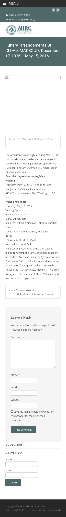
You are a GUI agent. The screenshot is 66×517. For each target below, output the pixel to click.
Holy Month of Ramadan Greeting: (37, 294)
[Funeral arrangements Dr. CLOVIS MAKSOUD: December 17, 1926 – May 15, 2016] (33, 103)
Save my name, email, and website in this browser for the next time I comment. (32, 416)
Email (15, 387)
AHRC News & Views (42, 139)
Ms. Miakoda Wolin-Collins (24, 290)
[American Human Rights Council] (17, 29)
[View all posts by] (9, 143)
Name (15, 374)
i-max (39, 510)
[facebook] (53, 11)
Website (15, 399)
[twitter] (58, 11)
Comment (17, 337)
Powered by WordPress (17, 510)
